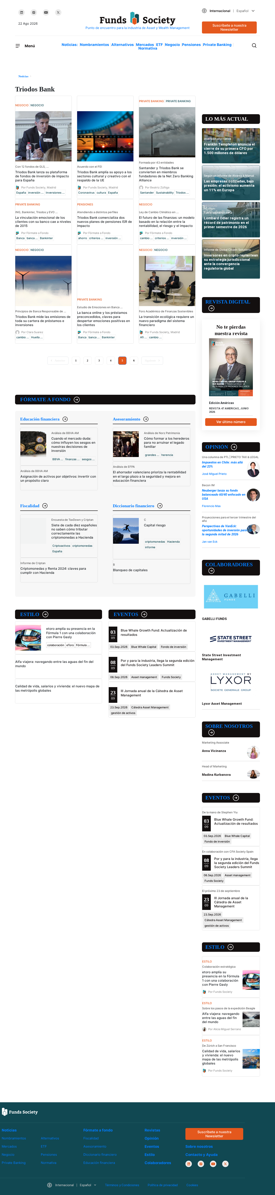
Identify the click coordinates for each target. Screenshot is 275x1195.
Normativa (147, 48)
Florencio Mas (211, 506)
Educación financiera (40, 419)
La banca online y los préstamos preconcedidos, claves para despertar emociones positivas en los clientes (103, 319)
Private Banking (217, 45)
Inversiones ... (55, 192)
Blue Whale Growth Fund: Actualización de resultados (236, 821)
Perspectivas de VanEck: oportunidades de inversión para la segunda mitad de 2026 (224, 530)
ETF (159, 45)
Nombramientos (94, 45)
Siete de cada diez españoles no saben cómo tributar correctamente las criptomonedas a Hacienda (74, 531)
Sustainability (165, 192)
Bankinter (46, 238)
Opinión (216, 447)
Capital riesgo (155, 525)
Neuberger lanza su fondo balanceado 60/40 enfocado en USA (223, 495)
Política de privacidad (163, 1185)
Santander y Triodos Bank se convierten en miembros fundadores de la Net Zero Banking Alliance (166, 174)
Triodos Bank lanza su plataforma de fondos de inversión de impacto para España (42, 176)
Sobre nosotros (229, 726)
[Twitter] (58, 12)
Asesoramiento (126, 419)
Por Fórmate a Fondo (35, 233)
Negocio (172, 45)
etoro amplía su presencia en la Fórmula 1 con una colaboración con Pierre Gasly (71, 633)
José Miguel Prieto (214, 473)
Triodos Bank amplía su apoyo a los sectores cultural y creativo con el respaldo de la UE (104, 176)
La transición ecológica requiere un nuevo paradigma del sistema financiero (166, 321)
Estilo (29, 614)
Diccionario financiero (133, 505)
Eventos (126, 614)
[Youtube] (46, 12)
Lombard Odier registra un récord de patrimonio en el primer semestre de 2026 (226, 222)
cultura (101, 192)
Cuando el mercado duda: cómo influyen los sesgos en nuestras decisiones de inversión (73, 444)
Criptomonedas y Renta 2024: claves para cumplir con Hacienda (53, 570)
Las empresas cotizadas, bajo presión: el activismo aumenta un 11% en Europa (229, 185)
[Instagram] (34, 12)
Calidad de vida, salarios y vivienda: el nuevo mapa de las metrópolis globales (221, 1057)
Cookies (192, 1185)
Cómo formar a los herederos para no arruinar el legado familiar (166, 442)
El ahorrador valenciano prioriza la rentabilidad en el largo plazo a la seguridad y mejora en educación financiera (149, 476)
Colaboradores (229, 564)
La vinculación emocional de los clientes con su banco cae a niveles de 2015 (43, 222)
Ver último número (231, 422)
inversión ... (36, 192)
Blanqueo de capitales (130, 570)
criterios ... (96, 238)
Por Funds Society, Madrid (38, 187)
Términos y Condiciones (122, 1185)
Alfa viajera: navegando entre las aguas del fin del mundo (220, 1018)
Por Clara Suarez (32, 332)
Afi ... (143, 337)
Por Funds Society (220, 991)
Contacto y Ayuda (201, 1155)
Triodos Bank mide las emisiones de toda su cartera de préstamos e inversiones (42, 321)
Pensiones (191, 45)
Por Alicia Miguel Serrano (224, 1029)
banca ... (32, 238)
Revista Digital (227, 302)
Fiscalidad (29, 505)
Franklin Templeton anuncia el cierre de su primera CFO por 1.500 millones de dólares (229, 148)
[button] (229, 10)
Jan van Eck (209, 541)
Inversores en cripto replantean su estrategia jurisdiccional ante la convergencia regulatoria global (231, 261)
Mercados (145, 45)
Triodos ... (182, 192)
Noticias (9, 1130)
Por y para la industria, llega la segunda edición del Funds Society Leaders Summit (157, 663)
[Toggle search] (254, 45)
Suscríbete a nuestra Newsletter (229, 27)
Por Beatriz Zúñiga (157, 187)
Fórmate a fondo (45, 399)
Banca (20, 238)
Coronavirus (86, 192)
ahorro (82, 238)
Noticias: (70, 45)
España (21, 192)
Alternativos (122, 45)
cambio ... (146, 238)
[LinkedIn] (21, 12)
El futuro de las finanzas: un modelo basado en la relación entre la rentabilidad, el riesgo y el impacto (166, 222)
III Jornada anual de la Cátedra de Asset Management (231, 902)
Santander (147, 192)
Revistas (152, 1130)
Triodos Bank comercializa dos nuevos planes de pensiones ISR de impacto (104, 222)
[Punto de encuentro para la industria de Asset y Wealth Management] (137, 21)
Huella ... (37, 337)
